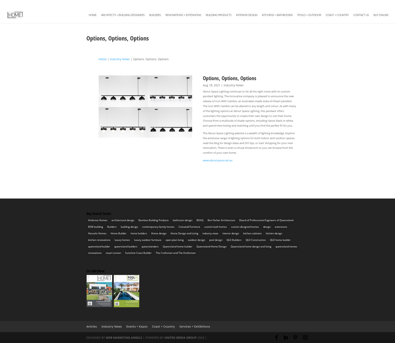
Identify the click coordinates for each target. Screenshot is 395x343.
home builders (139, 233)
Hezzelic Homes (97, 233)
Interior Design (246, 15)
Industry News (234, 85)
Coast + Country (337, 15)
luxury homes (122, 240)
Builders (155, 15)
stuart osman (113, 253)
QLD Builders (234, 240)
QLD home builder (280, 240)
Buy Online (380, 15)
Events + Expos (137, 326)
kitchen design (274, 233)
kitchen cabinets (252, 233)
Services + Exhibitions (194, 326)
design (267, 227)
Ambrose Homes (97, 220)
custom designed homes (245, 227)
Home (92, 15)
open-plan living (175, 240)
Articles (91, 326)
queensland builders (125, 246)
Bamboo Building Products (153, 220)
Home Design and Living (184, 233)
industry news (210, 233)
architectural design (123, 220)
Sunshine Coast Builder (138, 253)
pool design (215, 240)
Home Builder (119, 233)
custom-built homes (215, 227)
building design (129, 227)
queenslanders (150, 246)
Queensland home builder (177, 246)
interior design (230, 233)
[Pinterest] (376, 4)
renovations (95, 253)
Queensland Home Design (211, 246)
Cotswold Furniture (189, 227)
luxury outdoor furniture (147, 240)
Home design (158, 233)
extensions (281, 227)
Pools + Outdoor (309, 15)
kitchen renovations (99, 240)
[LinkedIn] (370, 4)
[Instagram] (382, 4)
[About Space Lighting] (145, 138)
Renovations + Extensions (183, 15)
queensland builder (99, 246)
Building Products (218, 15)
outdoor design (196, 240)
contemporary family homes (158, 227)
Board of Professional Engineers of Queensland (266, 220)
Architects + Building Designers (123, 15)
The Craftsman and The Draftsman (176, 253)
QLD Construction (256, 240)
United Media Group (180, 338)
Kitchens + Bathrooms (277, 15)
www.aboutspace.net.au (217, 160)
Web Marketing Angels (124, 338)
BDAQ (199, 220)
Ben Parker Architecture (221, 220)
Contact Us (361, 15)
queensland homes (286, 246)
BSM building (95, 227)
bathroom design (182, 220)
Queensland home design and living (251, 246)
